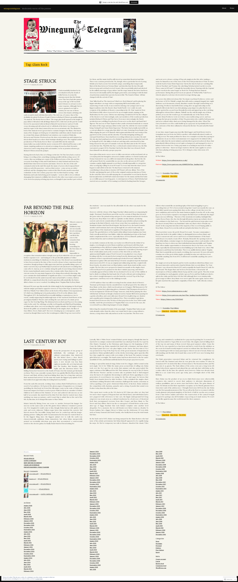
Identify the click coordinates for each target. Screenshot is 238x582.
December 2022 (95, 480)
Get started (134, 2)
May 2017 (159, 497)
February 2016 (160, 530)
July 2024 (27, 560)
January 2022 (94, 504)
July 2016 (159, 519)
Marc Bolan (174, 415)
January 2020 (94, 556)
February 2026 (28, 519)
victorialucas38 (33, 474)
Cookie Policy (39, 579)
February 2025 (28, 545)
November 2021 (95, 508)
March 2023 (94, 473)
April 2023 (93, 471)
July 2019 (93, 569)
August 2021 (94, 515)
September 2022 (95, 486)
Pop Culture (174, 173)
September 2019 (95, 565)
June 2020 (93, 545)
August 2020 (94, 541)
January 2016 (160, 532)
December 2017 (161, 482)
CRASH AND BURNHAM (31, 465)
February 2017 (160, 504)
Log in (158, 561)
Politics (158, 548)
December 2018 (161, 464)
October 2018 (160, 469)
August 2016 (160, 517)
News (157, 541)
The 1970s (174, 176)
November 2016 (161, 510)
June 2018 (159, 478)
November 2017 (161, 484)
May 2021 (93, 521)
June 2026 (27, 510)
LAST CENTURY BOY (45, 341)
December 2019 (95, 558)
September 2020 (95, 539)
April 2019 (159, 456)
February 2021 (94, 528)
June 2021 (93, 519)
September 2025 (29, 529)
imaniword (32, 479)
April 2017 (159, 499)
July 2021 (93, 517)
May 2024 (27, 564)
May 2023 (93, 469)
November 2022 (95, 482)
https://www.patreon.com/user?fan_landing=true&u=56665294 (185, 295)
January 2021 (94, 530)
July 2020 (93, 543)
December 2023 (95, 454)
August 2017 (160, 491)
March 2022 (94, 499)
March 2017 (159, 502)
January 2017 (160, 506)
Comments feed (161, 566)
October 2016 (160, 513)
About (224, 8)
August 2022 (94, 488)
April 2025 (27, 540)
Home (232, 8)
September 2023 (95, 460)
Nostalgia (166, 173)
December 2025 (29, 523)
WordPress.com (161, 568)
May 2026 (27, 512)
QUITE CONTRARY (30, 460)
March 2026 (28, 516)
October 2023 (94, 458)
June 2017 (159, 495)
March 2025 (28, 543)
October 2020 (94, 536)
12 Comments (160, 419)
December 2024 (29, 549)
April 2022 (93, 497)
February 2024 (28, 571)
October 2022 (94, 484)
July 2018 (159, 475)
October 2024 (28, 553)
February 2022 (94, 502)
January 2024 (94, 451)
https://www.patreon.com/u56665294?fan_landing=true (182, 164)
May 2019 (159, 454)
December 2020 (95, 532)
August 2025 (28, 532)
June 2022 (93, 493)
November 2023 (95, 456)
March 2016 (159, 528)
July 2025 (27, 534)
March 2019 (159, 458)
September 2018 (161, 471)
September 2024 (29, 556)
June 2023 (93, 467)
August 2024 (28, 558)
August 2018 (160, 473)
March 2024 (28, 569)
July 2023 (93, 464)
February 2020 (94, 554)
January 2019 (160, 462)
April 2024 (27, 567)
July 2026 (27, 508)
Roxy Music (174, 311)
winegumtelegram (12, 8)
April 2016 (159, 526)
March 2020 (94, 552)
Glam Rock (165, 176)
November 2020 (95, 534)
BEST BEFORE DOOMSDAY (33, 463)
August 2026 (28, 505)
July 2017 (159, 493)
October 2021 (94, 510)
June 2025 (27, 536)
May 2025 (27, 538)
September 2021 (95, 513)
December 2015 (161, 534)
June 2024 (27, 562)
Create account (161, 559)
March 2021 (93, 526)
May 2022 (93, 495)
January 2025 (28, 547)
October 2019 (94, 563)
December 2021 (95, 506)
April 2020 (93, 550)
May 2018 (159, 480)
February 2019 (160, 460)
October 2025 (28, 527)
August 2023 (94, 462)
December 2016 (161, 508)
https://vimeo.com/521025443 (172, 299)
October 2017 (160, 486)
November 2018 (161, 467)
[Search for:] (32, 452)
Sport (158, 552)
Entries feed (160, 563)
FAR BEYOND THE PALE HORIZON (49, 210)
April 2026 (27, 514)
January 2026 (28, 521)
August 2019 (94, 567)
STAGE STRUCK (40, 80)
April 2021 (93, 523)
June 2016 (159, 521)
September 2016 (161, 515)
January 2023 (94, 478)
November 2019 (95, 561)
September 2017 (161, 488)
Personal (159, 546)
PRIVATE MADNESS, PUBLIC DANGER (36, 467)
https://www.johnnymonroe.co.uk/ (175, 160)
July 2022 (93, 491)
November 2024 (29, 551)
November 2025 (29, 525)
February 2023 (94, 475)
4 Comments (160, 180)
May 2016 (159, 523)
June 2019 (159, 451)
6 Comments (160, 315)
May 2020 (93, 547)
